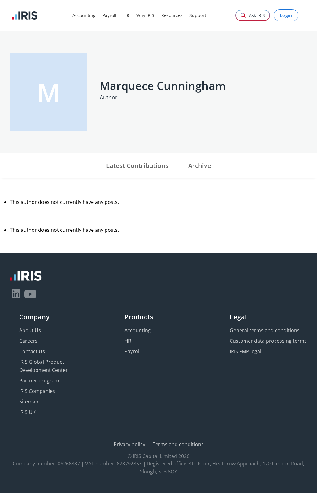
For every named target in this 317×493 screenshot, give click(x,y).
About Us (30, 330)
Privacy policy (129, 444)
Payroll (132, 351)
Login (286, 15)
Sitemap (28, 401)
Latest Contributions (137, 165)
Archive (199, 165)
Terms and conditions (178, 444)
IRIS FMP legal (245, 351)
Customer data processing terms (268, 340)
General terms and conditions (265, 330)
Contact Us (32, 351)
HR (127, 340)
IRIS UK (27, 412)
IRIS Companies (37, 391)
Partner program (39, 380)
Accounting (137, 330)
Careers (28, 340)
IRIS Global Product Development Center (43, 366)
